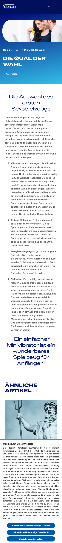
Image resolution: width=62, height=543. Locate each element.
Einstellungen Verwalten (31, 539)
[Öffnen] (49, 7)
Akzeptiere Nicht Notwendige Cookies (31, 525)
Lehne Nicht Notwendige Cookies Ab (31, 532)
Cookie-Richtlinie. (35, 509)
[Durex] (9, 6)
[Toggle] (56, 7)
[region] (31, 491)
